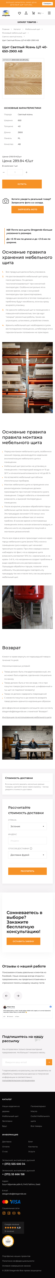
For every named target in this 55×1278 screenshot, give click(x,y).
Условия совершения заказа (16, 1266)
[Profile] (26, 13)
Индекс (12, 834)
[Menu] (49, 13)
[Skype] (19, 1213)
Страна (12, 820)
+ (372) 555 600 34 (13, 1163)
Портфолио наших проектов (16, 1256)
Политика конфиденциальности (18, 1261)
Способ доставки (18, 848)
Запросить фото (27, 209)
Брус (4, 1126)
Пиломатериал (38, 1106)
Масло (34, 1111)
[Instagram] (4, 1213)
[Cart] (33, 13)
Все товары (36, 1126)
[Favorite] (19, 13)
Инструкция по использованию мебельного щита (26, 717)
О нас (5, 1151)
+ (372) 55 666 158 (13, 1174)
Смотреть (47, 4)
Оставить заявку (23, 941)
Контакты (33, 1146)
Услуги (31, 1151)
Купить (22, 184)
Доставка (6, 1141)
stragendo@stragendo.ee (14, 1194)
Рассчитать (27, 871)
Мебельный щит (10, 1116)
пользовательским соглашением (18, 1080)
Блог (30, 1141)
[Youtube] (14, 1213)
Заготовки (7, 1121)
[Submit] (49, 1062)
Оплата (6, 1146)
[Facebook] (9, 1213)
